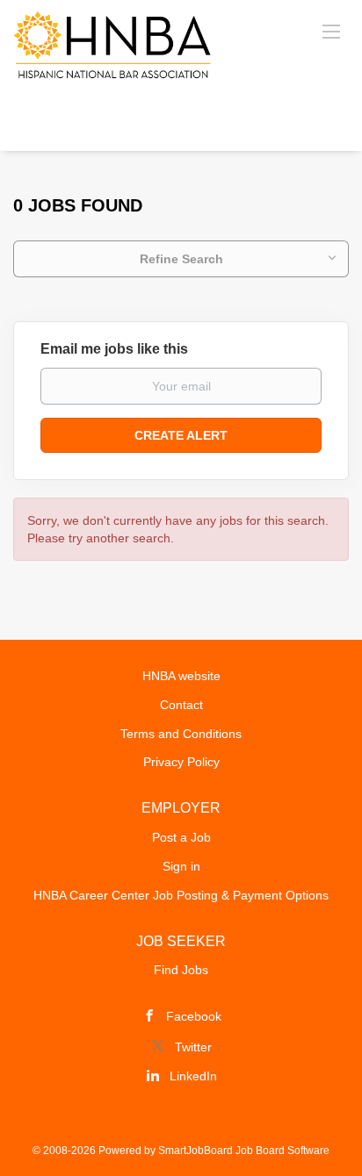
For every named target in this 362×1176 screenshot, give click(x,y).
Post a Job (181, 837)
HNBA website (181, 676)
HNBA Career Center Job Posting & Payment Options (181, 895)
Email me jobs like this (114, 348)
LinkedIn (193, 1076)
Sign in (181, 866)
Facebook (193, 1016)
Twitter (193, 1047)
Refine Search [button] (181, 259)
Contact (181, 705)
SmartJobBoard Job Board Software (243, 1150)
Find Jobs (181, 970)
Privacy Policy (181, 762)
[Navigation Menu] (331, 31)
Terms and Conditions (181, 734)
